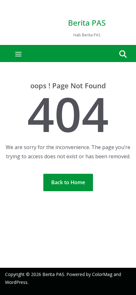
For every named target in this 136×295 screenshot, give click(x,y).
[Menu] (18, 54)
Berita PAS (87, 22)
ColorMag (102, 274)
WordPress (16, 282)
